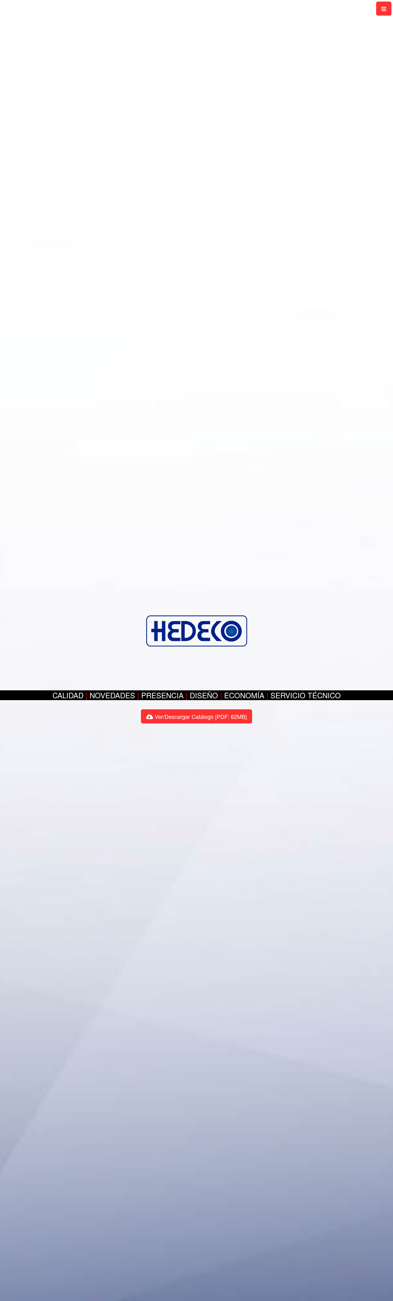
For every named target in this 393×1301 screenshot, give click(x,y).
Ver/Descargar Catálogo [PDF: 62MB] (200, 716)
